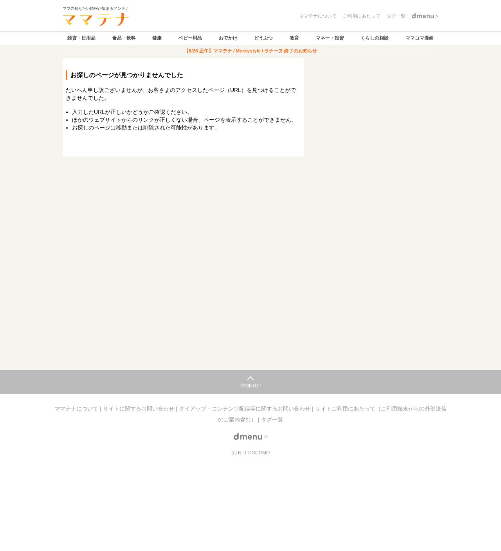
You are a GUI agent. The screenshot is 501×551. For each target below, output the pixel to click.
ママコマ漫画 (419, 38)
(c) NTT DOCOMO (250, 453)
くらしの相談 (374, 38)
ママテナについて (77, 408)
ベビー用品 (190, 38)
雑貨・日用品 (81, 38)
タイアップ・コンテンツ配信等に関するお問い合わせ (245, 408)
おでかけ (228, 38)
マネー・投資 (330, 38)
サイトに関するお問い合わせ (139, 408)
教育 (294, 38)
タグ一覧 (272, 419)
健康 (157, 38)
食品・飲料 (124, 38)
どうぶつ (263, 38)
